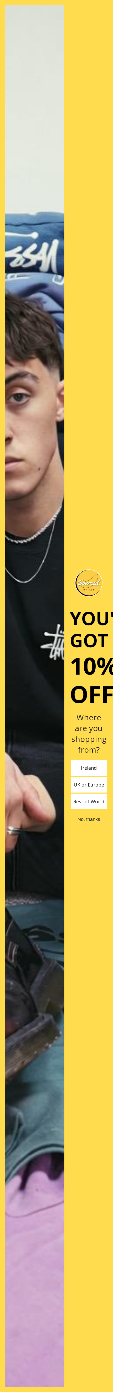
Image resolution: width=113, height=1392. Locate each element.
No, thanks (89, 819)
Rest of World (88, 801)
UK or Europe (89, 785)
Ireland (89, 768)
